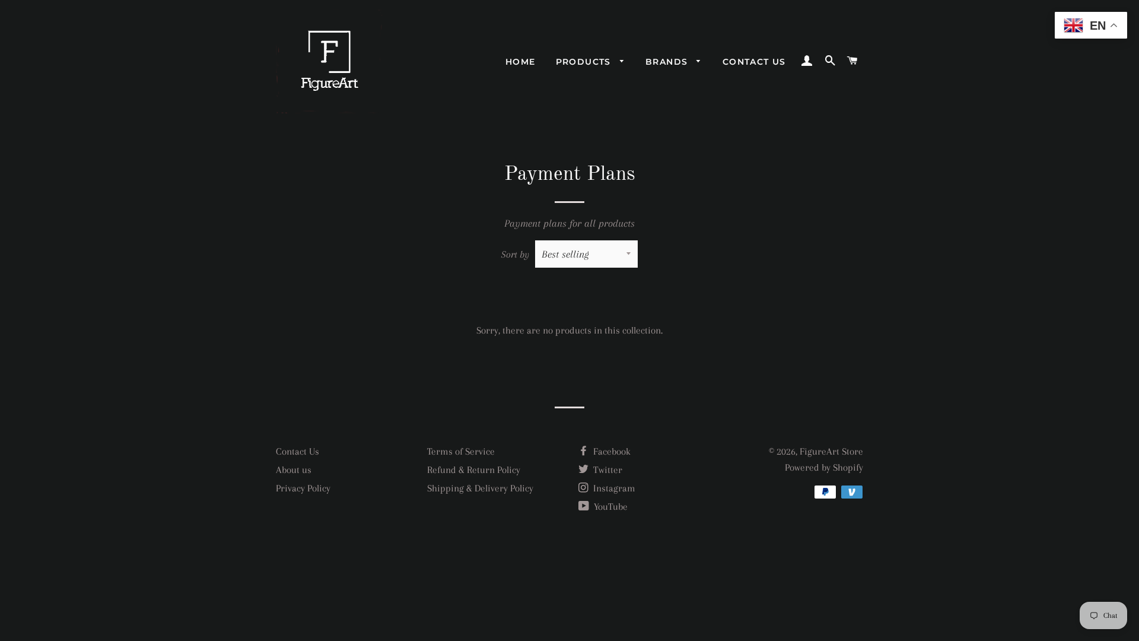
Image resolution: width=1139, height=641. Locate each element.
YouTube (609, 506)
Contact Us (297, 451)
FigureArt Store (831, 451)
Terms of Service (461, 451)
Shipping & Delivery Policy (480, 488)
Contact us (754, 61)
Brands (668, 61)
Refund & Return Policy (473, 469)
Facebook (611, 451)
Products (585, 61)
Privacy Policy (303, 488)
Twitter (606, 469)
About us (293, 469)
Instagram (613, 488)
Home (520, 61)
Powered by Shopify (824, 467)
